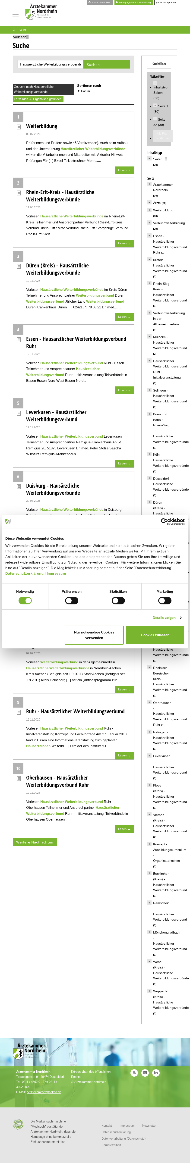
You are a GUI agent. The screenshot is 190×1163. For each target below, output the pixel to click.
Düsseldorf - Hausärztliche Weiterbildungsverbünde (171, 484)
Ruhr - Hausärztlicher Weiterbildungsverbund (75, 711)
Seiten (157, 159)
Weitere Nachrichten (34, 842)
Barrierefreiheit (111, 1145)
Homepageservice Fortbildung (134, 2)
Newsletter (149, 1125)
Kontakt (106, 1125)
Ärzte (157, 203)
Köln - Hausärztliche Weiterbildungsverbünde (171, 460)
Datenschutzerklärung (24, 573)
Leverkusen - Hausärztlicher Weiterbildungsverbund (56, 415)
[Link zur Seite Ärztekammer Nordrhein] (14, 29)
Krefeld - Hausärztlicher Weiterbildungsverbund (170, 265)
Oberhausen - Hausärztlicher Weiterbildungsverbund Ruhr (57, 781)
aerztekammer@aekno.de (44, 1092)
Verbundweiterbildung (169, 223)
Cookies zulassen (155, 635)
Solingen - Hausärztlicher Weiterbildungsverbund (170, 396)
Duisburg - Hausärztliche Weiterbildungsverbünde (53, 489)
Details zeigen (164, 618)
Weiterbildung (41, 126)
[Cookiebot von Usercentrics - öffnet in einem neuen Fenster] (164, 521)
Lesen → (124, 170)
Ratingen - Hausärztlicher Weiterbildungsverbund (170, 737)
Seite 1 (163, 106)
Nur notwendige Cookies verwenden (94, 635)
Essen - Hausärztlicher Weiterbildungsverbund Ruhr (76, 342)
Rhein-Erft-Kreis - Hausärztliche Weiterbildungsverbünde (60, 195)
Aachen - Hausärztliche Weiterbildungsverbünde (171, 649)
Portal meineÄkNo (101, 2)
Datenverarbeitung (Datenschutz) (123, 1138)
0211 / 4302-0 (31, 1082)
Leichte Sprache (167, 2)
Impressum (56, 573)
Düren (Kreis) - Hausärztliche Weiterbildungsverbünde (57, 268)
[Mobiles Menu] (15, 14)
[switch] (71, 600)
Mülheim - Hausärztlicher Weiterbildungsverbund (170, 342)
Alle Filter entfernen (163, 136)
